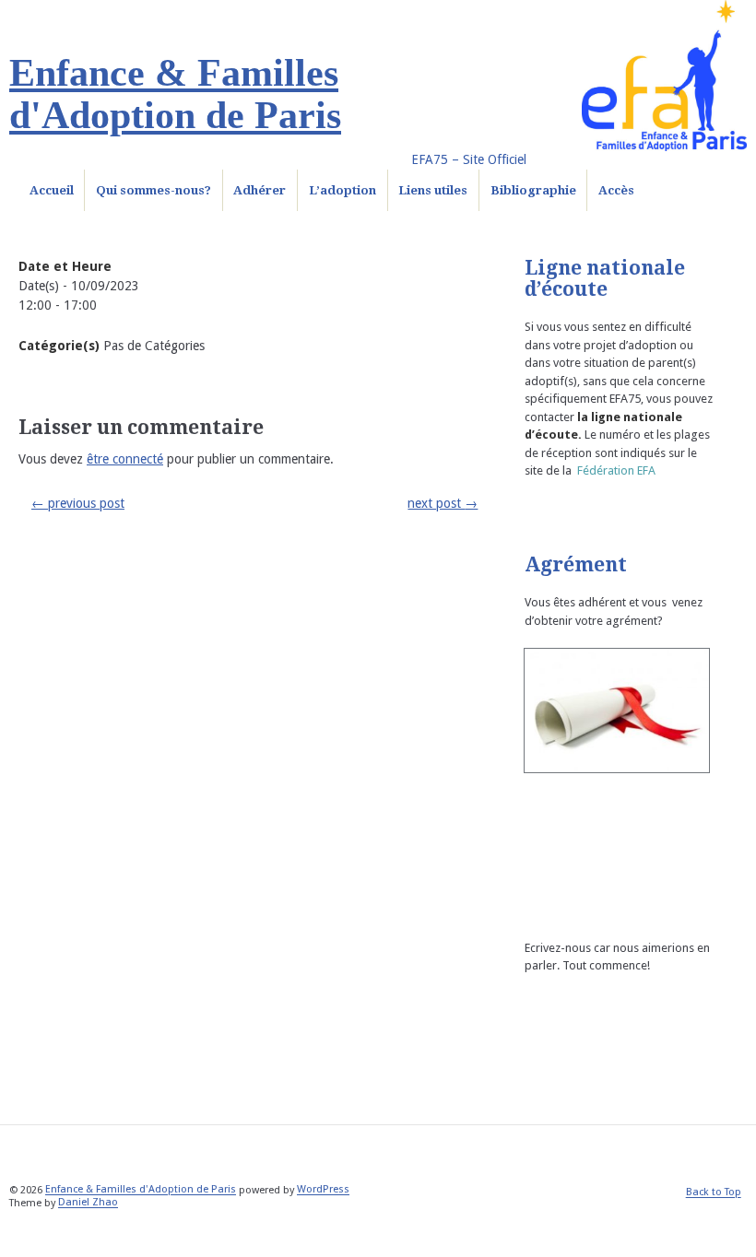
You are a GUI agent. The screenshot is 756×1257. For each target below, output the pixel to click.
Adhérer (259, 190)
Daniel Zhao (88, 1203)
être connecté (125, 459)
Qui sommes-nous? (153, 190)
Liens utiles (432, 190)
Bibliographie (533, 190)
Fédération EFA (616, 470)
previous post (77, 503)
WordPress (323, 1190)
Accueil (52, 190)
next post (443, 503)
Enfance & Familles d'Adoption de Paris (175, 94)
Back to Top (713, 1193)
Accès (616, 190)
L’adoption (342, 190)
